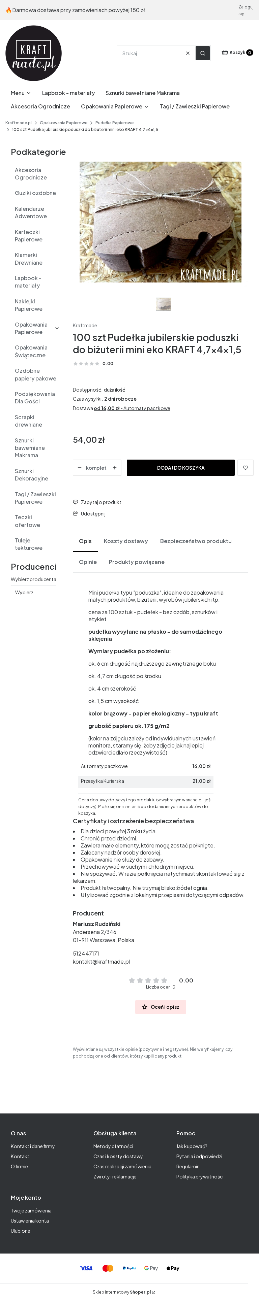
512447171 (86, 953)
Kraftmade (85, 325)
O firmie (19, 1166)
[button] (203, 53)
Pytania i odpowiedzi (199, 1156)
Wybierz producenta (33, 579)
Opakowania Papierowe (63, 122)
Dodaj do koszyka (181, 468)
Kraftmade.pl (18, 122)
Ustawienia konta (30, 1220)
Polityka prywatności (200, 1176)
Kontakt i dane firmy (33, 1146)
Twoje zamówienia (31, 1210)
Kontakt (20, 1156)
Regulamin (188, 1166)
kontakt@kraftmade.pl (101, 961)
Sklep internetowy (122, 1292)
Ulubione (20, 1231)
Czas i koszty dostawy (118, 1156)
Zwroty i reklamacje (115, 1176)
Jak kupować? (191, 1146)
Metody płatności (113, 1146)
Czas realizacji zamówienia (122, 1166)
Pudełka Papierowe (114, 122)
